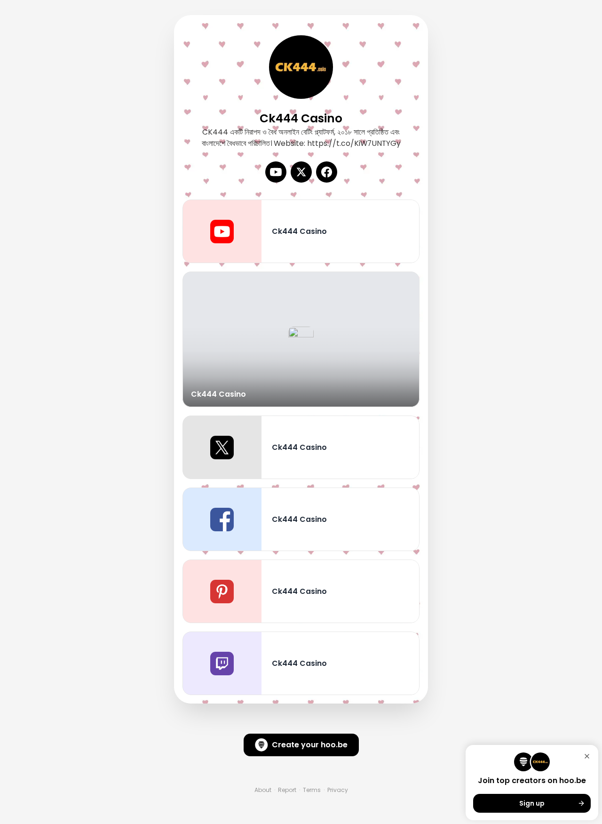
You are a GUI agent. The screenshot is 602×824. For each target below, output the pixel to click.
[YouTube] (275, 172)
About (262, 790)
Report (287, 790)
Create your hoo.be (310, 744)
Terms (312, 790)
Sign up (532, 803)
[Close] (586, 756)
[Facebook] (326, 172)
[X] (301, 172)
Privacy (337, 790)
